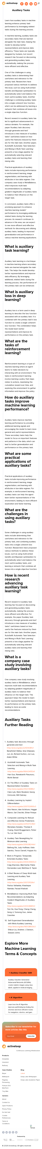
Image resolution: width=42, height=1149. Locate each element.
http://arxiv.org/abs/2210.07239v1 (21, 824)
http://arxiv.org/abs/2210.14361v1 (20, 748)
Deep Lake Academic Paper (30, 1080)
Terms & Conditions (6, 1122)
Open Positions (7, 1106)
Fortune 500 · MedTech (6, 1087)
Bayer (4, 1073)
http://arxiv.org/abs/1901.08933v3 (22, 926)
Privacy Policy (6, 1109)
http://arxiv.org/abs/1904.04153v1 (21, 771)
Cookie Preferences (6, 1117)
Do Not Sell (6, 1112)
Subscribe (31, 1036)
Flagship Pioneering (6, 1081)
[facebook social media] (3, 1132)
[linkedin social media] (6, 1132)
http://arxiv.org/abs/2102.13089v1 (21, 789)
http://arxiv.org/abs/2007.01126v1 (21, 882)
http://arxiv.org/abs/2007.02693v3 (21, 806)
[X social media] (13, 1132)
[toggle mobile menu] (39, 3)
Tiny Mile (5, 1091)
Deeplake (5, 1059)
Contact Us (6, 1102)
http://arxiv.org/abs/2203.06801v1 (21, 906)
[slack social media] (16, 1132)
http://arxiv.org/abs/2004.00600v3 (21, 862)
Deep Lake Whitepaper (29, 1077)
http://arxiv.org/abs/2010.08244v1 (21, 844)
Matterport (5, 1077)
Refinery (5, 1065)
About (4, 1099)
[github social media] (10, 1132)
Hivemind (5, 1062)
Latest (23, 1073)
